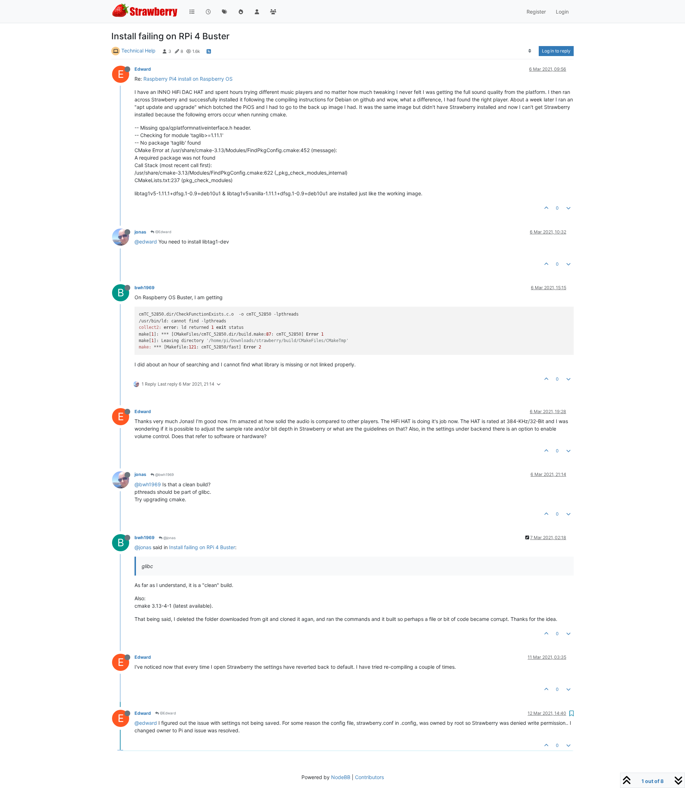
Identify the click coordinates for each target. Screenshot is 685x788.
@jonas (169, 538)
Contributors (369, 777)
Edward (143, 69)
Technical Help (138, 50)
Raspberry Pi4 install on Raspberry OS (188, 79)
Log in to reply (556, 51)
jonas (140, 232)
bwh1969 (144, 287)
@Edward (162, 232)
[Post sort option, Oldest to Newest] (530, 51)
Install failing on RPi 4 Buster (202, 547)
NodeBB (340, 777)
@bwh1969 (164, 474)
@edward (146, 242)
